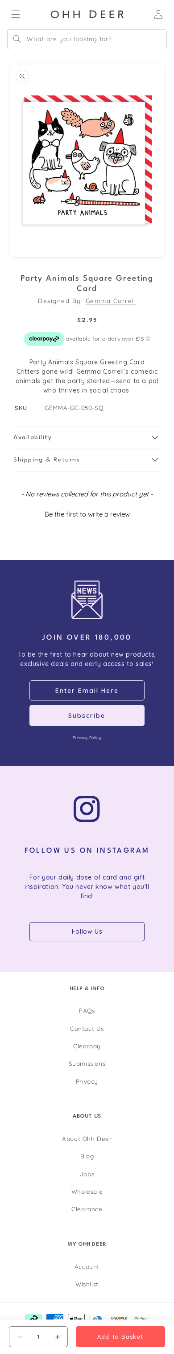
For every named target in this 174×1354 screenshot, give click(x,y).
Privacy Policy (87, 737)
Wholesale (87, 1191)
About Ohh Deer (87, 1138)
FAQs (87, 1010)
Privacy (87, 1081)
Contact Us (87, 1028)
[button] (87, 438)
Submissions (87, 1063)
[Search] (17, 39)
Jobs (87, 1174)
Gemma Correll (111, 300)
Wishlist (87, 1284)
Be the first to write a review (87, 514)
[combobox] (87, 39)
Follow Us (87, 931)
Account (87, 1266)
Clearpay (87, 1046)
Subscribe (86, 716)
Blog (87, 1156)
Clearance (86, 1209)
